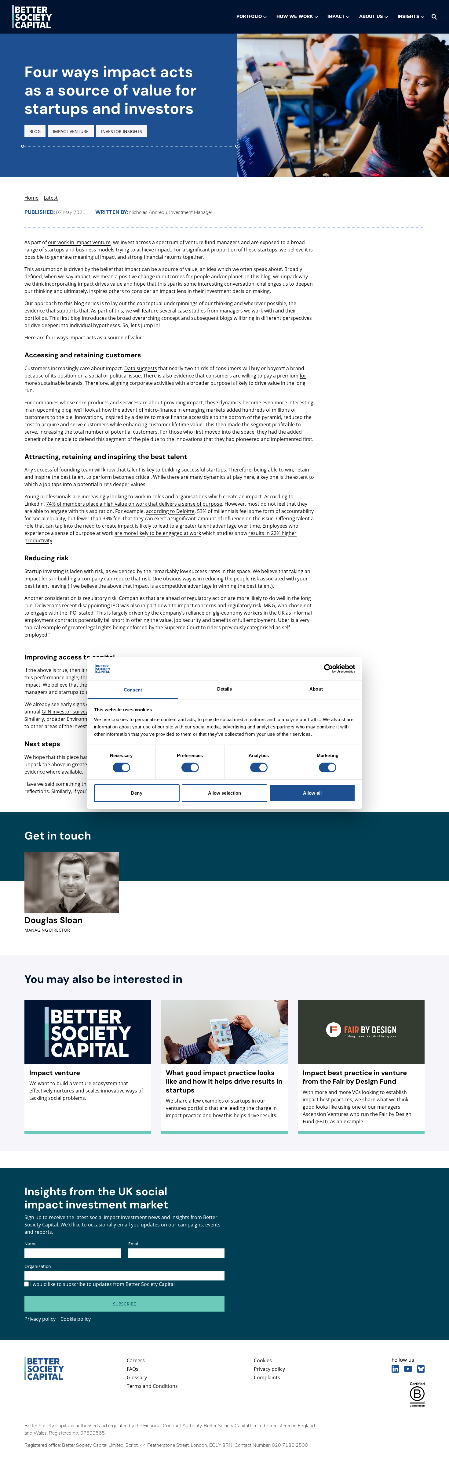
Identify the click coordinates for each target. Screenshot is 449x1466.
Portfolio (249, 16)
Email (134, 1244)
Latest (51, 197)
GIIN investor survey (65, 711)
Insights (408, 16)
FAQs (132, 1369)
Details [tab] (224, 688)
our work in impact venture (79, 242)
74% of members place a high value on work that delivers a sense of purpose (134, 503)
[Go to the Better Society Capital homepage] (32, 17)
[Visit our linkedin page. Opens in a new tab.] (395, 1369)
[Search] (434, 17)
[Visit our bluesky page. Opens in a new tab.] (421, 1369)
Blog (35, 131)
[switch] (190, 767)
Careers (136, 1360)
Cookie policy (75, 1319)
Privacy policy (40, 1319)
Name (30, 1244)
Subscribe (124, 1304)
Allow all (312, 793)
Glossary (137, 1377)
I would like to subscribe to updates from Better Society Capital (102, 1284)
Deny (136, 793)
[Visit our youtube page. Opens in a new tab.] (408, 1369)
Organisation (37, 1266)
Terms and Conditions (152, 1386)
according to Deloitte (170, 511)
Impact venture (71, 131)
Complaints (267, 1377)
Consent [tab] (133, 689)
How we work (294, 16)
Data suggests (140, 368)
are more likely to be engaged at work (158, 533)
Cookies (263, 1360)
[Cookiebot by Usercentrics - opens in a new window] (328, 668)
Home (31, 197)
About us (371, 16)
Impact (335, 16)
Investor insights (121, 131)
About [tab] (316, 688)
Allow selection (224, 793)
